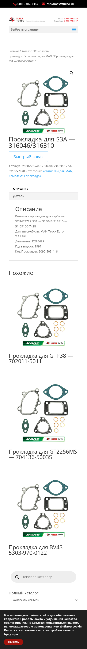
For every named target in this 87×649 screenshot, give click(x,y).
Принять (13, 642)
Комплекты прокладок (25, 176)
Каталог (27, 51)
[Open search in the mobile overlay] (43, 577)
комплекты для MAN (38, 56)
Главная (14, 51)
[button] (71, 73)
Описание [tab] (20, 189)
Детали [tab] (18, 196)
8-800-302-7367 (27, 4)
